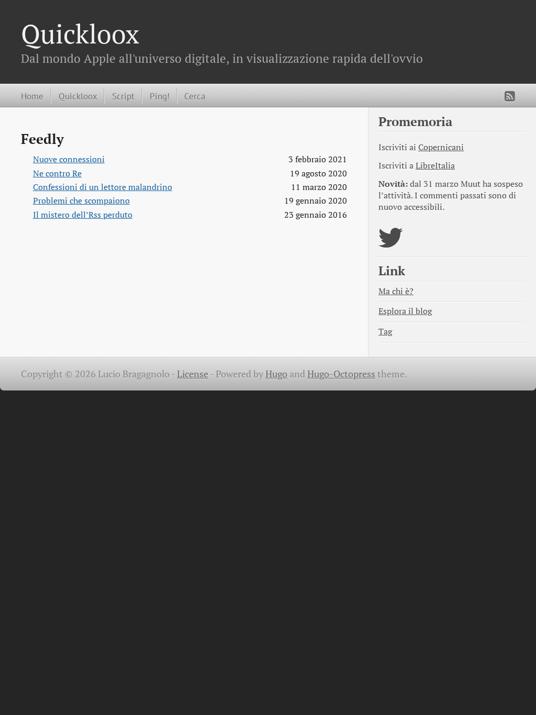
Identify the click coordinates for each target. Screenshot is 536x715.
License (192, 374)
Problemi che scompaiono (81, 200)
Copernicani (441, 147)
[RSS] (510, 96)
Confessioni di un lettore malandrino (102, 187)
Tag (385, 331)
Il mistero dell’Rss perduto (82, 214)
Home (32, 96)
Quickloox (80, 33)
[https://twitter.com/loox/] (390, 244)
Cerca (194, 96)
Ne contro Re (57, 173)
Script (123, 96)
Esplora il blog (405, 311)
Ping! (160, 96)
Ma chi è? (396, 291)
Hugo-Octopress (341, 374)
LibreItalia (435, 165)
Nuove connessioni (69, 159)
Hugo (276, 374)
